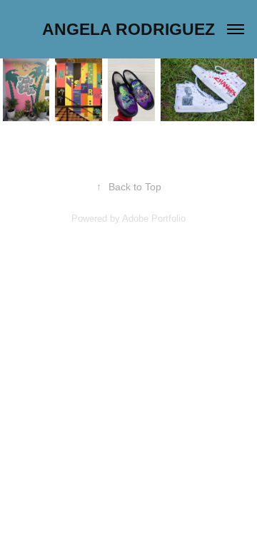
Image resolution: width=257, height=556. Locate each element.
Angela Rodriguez (128, 29)
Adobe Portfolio (154, 218)
